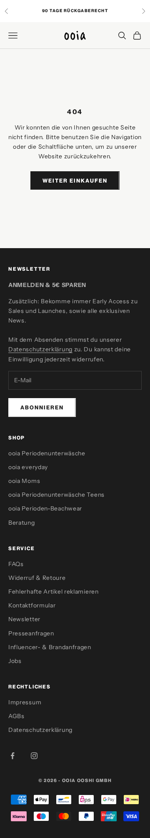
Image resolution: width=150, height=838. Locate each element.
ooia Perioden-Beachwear (45, 508)
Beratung (21, 522)
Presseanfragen (31, 633)
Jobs (15, 661)
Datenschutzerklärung (40, 349)
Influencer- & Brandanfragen (49, 647)
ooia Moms (24, 481)
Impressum (24, 702)
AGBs (16, 716)
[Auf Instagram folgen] (34, 756)
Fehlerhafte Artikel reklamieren (53, 591)
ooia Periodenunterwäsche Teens (56, 494)
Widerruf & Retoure (37, 578)
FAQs (16, 564)
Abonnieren (42, 407)
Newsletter (24, 619)
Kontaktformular (32, 605)
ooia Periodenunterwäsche (46, 453)
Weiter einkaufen (74, 180)
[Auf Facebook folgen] (12, 756)
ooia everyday (28, 467)
